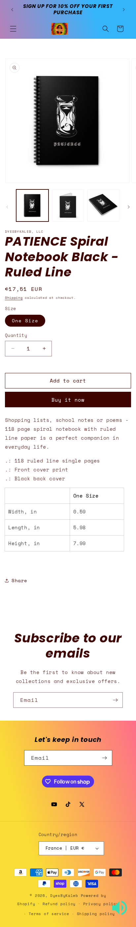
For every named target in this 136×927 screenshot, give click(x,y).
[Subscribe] (115, 700)
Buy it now (68, 399)
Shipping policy (96, 913)
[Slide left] (7, 207)
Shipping (14, 297)
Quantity (16, 335)
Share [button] (19, 580)
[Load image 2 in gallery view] (68, 205)
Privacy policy (101, 904)
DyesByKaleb (65, 895)
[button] (13, 28)
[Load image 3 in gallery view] (103, 205)
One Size (25, 320)
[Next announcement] (124, 9)
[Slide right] (128, 207)
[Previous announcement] (12, 9)
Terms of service (49, 913)
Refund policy (59, 904)
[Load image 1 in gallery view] (32, 205)
